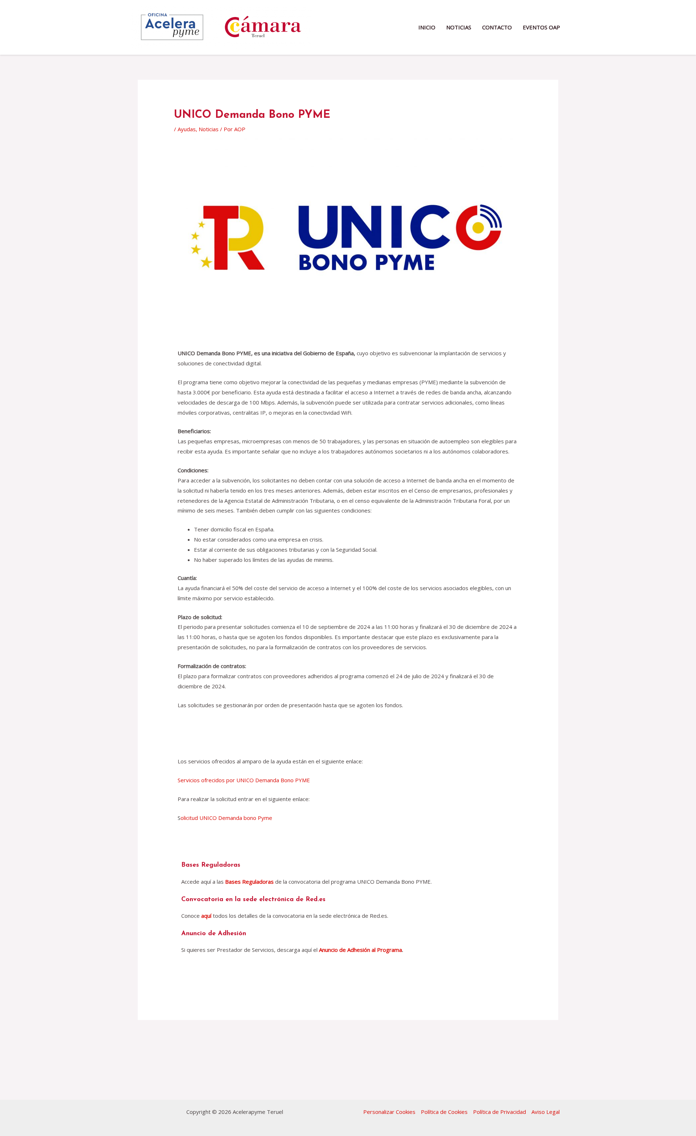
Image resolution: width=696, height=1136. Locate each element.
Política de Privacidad (499, 1111)
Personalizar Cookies (389, 1111)
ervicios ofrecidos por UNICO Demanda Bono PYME (245, 780)
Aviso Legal (545, 1111)
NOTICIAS (458, 27)
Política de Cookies (444, 1111)
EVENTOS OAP (541, 27)
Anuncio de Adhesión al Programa (360, 949)
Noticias (209, 129)
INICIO (426, 27)
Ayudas (187, 129)
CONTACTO (497, 27)
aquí (206, 915)
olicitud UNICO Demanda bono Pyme (226, 817)
